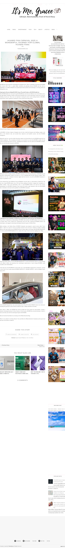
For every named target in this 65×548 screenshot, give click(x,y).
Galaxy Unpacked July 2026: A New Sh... (6, 372)
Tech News (31, 337)
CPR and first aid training (53, 154)
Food (30, 29)
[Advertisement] (56, 393)
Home (8, 29)
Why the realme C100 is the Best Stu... (38, 372)
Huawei (16, 337)
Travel (14, 29)
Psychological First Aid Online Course (55, 148)
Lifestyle (46, 29)
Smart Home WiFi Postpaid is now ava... (22, 372)
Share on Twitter (25, 334)
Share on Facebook (12, 334)
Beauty (40, 29)
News (53, 29)
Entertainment (22, 29)
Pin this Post (36, 334)
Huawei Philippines (22, 337)
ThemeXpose (11, 546)
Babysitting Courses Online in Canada (55, 151)
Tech (35, 29)
